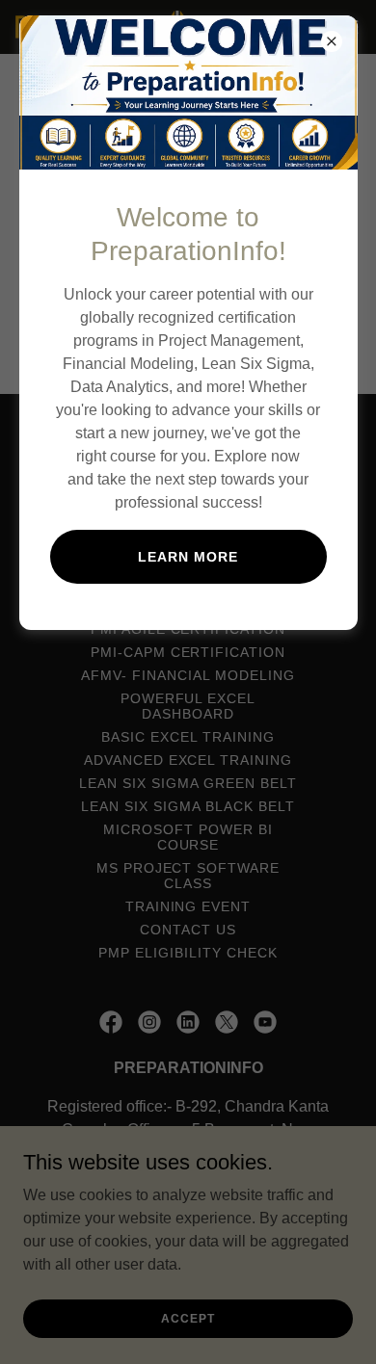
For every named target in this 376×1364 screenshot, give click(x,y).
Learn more (188, 556)
